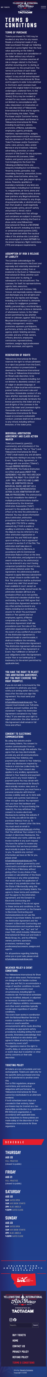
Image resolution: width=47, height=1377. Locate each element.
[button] (43, 7)
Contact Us (19, 1346)
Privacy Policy (21, 1351)
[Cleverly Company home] (25, 7)
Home (15, 1340)
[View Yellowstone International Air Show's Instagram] (11, 1319)
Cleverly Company (26, 1370)
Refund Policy (20, 1357)
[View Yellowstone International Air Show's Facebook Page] (14, 1319)
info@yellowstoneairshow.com (19, 702)
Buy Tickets (5, 7)
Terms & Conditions (23, 1362)
